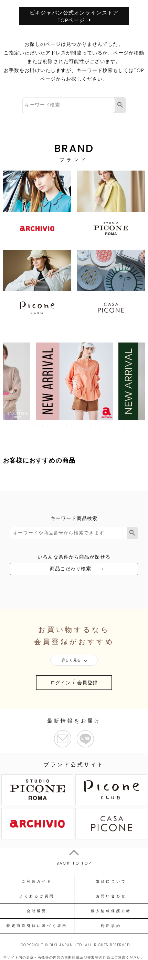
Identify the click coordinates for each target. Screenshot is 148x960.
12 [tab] (76, 426)
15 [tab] (91, 426)
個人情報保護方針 (111, 911)
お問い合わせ (111, 896)
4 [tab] (38, 426)
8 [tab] (57, 426)
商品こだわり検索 (71, 568)
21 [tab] (120, 426)
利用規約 (111, 925)
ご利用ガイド (37, 881)
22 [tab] (125, 426)
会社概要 (37, 911)
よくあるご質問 (37, 896)
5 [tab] (43, 426)
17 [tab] (101, 426)
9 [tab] (62, 426)
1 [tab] (23, 426)
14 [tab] (86, 426)
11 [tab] (72, 426)
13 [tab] (81, 426)
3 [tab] (33, 426)
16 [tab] (96, 426)
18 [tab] (105, 426)
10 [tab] (67, 426)
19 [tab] (110, 426)
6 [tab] (48, 426)
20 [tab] (115, 426)
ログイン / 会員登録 (74, 682)
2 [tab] (28, 426)
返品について (111, 881)
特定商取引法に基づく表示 (37, 925)
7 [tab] (52, 426)
